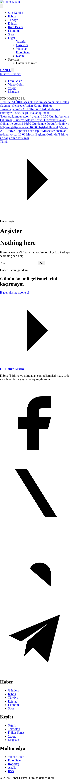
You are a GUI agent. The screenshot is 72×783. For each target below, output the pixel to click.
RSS (11, 771)
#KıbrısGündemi (10, 74)
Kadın (20, 56)
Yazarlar (21, 41)
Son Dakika (15, 12)
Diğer (11, 38)
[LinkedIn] (36, 600)
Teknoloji (14, 729)
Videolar (21, 48)
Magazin (13, 91)
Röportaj (13, 764)
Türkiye (13, 20)
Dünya (12, 23)
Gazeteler (22, 45)
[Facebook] (36, 455)
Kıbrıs (12, 16)
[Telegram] (36, 673)
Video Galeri (16, 84)
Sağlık (12, 725)
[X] (36, 528)
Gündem (13, 690)
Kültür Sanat (16, 732)
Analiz (12, 767)
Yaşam (12, 88)
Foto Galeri (23, 52)
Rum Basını (15, 27)
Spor (11, 34)
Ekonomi (14, 30)
